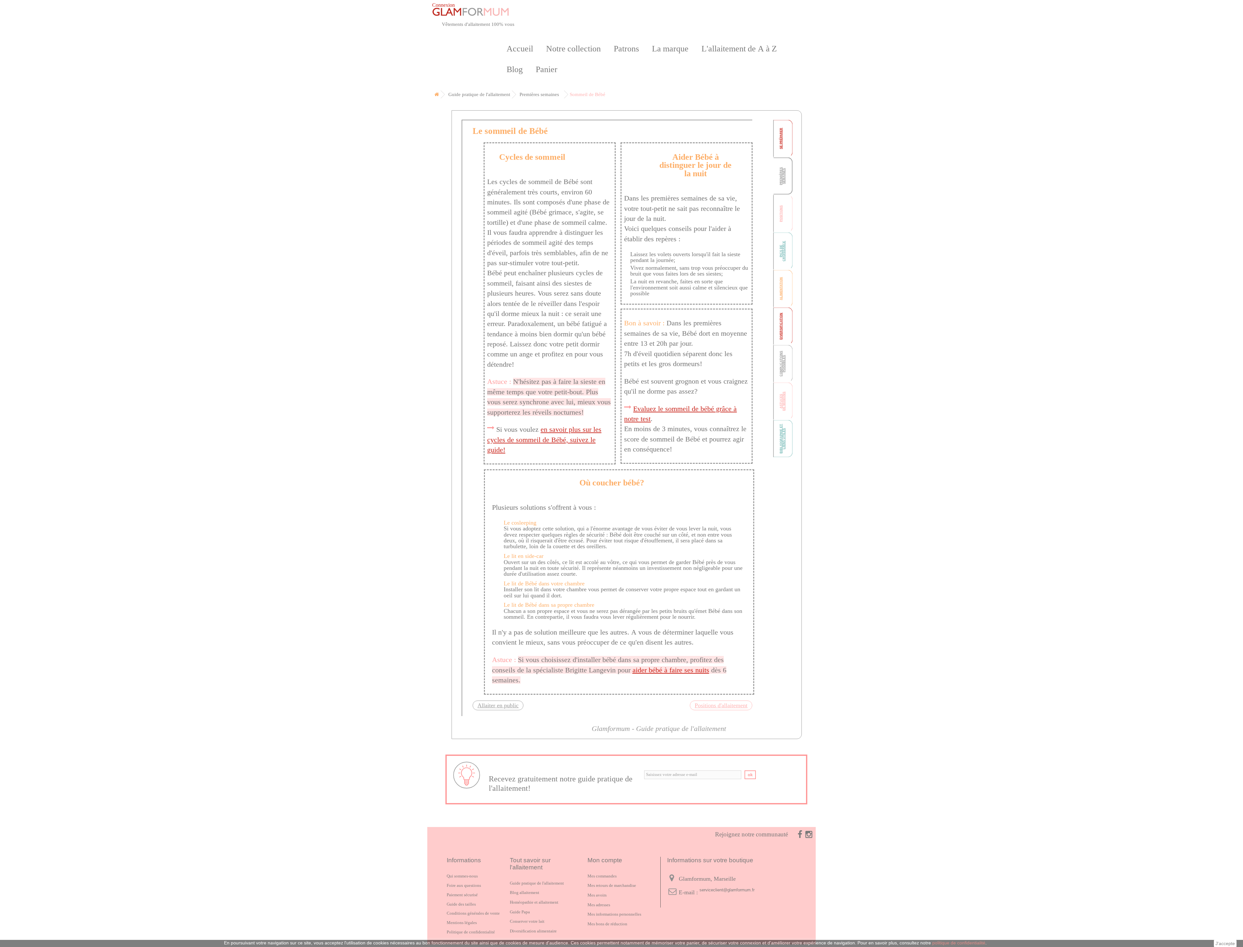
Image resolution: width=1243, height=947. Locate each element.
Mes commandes (602, 876)
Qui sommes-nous (462, 876)
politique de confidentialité (958, 942)
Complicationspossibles (782, 363)
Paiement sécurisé (462, 895)
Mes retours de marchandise (612, 885)
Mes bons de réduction (607, 924)
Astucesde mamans (782, 401)
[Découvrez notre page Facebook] (795, 834)
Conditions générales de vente (473, 913)
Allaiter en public (498, 705)
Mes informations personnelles (614, 914)
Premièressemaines (782, 176)
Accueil (520, 48)
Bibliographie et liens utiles (782, 438)
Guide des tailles (461, 904)
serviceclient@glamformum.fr (727, 890)
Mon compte (605, 860)
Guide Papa (520, 912)
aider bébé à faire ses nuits (671, 670)
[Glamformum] (497, 12)
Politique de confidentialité (471, 932)
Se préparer (781, 138)
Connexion (443, 5)
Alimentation (781, 288)
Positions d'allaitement (721, 705)
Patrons (626, 48)
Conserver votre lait (527, 921)
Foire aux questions (464, 885)
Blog (515, 69)
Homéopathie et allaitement (534, 902)
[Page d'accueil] (435, 94)
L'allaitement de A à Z (739, 48)
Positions (781, 213)
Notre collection (573, 48)
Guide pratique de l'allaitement (537, 883)
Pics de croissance (782, 251)
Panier (546, 69)
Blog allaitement (524, 892)
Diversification (781, 326)
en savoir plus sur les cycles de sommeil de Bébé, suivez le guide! (544, 439)
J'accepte (1225, 943)
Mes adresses (599, 905)
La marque (670, 48)
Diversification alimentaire (533, 931)
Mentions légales (462, 922)
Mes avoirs (597, 895)
